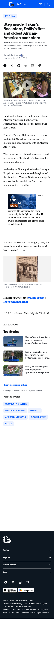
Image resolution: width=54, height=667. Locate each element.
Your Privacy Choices (24, 601)
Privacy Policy (8, 601)
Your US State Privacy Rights (35, 604)
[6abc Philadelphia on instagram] (20, 582)
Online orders (36, 297)
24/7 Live (21, 4)
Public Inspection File (11, 610)
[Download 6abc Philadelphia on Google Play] (26, 590)
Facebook (9, 301)
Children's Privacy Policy (12, 604)
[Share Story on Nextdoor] (25, 65)
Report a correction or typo (15, 384)
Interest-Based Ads (23, 607)
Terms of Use (8, 607)
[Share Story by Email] (32, 65)
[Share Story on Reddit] (18, 65)
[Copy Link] (39, 65)
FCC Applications (29, 610)
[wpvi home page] (7, 539)
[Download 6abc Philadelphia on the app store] (10, 590)
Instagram (21, 301)
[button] (4, 4)
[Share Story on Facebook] (5, 65)
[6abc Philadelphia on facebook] (6, 582)
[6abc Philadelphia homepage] (11, 4)
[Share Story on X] (11, 65)
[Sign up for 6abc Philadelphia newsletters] (27, 582)
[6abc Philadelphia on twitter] (13, 582)
